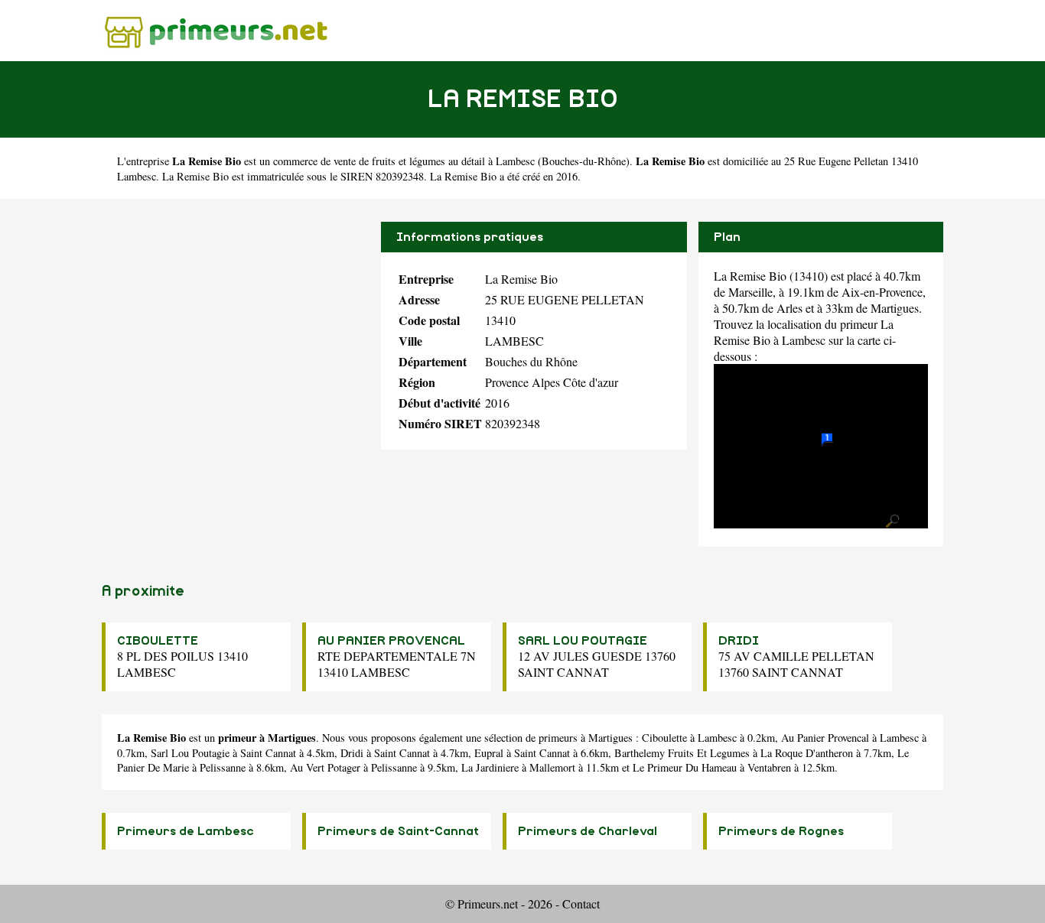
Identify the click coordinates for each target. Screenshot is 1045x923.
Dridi (351, 753)
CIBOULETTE (157, 641)
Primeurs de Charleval (587, 831)
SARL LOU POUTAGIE (582, 641)
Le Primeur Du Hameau (685, 767)
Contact (581, 903)
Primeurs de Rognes (781, 831)
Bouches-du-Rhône (584, 161)
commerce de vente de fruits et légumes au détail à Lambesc (404, 161)
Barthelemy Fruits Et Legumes (682, 753)
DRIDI (738, 641)
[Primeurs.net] (216, 30)
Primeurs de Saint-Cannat (398, 831)
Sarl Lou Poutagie (190, 753)
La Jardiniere (490, 767)
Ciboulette (664, 737)
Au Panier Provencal (825, 737)
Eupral (488, 753)
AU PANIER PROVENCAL (391, 641)
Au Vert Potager (325, 767)
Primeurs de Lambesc (185, 831)
